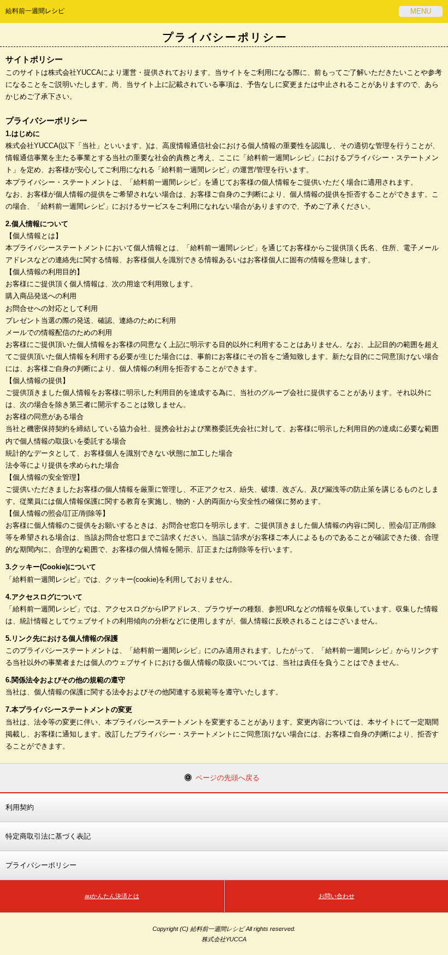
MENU (420, 11)
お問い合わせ (337, 896)
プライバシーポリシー (40, 865)
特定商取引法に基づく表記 (48, 836)
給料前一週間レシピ (34, 11)
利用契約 (19, 807)
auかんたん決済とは (112, 896)
